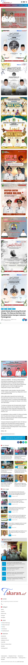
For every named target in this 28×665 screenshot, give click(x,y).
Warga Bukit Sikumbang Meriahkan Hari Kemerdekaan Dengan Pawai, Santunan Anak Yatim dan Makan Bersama (20, 458)
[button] (22, 2)
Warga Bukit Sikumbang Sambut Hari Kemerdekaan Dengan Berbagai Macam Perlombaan (6, 471)
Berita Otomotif (5, 624)
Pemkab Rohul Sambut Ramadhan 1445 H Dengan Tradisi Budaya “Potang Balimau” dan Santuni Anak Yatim (16, 578)
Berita (2, 308)
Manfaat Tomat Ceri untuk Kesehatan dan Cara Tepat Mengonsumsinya (15, 573)
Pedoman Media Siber (6, 644)
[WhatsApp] (26, 442)
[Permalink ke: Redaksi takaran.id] (2, 320)
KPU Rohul (4, 628)
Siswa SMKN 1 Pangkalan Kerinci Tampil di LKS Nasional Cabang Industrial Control (6, 485)
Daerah (5, 308)
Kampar (13, 308)
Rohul (3, 626)
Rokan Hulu (3, 613)
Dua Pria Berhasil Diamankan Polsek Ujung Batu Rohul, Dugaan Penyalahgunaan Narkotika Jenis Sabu (16, 568)
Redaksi (3, 646)
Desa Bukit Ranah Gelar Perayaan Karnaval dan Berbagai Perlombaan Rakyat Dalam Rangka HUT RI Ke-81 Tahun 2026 (7, 458)
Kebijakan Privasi (5, 640)
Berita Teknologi (6, 622)
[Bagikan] (26, 320)
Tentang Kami (4, 648)
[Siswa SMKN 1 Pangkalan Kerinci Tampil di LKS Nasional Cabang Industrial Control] (7, 478)
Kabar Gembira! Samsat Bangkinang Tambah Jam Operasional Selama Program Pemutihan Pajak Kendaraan (21, 471)
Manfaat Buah (5, 630)
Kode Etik (3, 642)
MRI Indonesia (20, 661)
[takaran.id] (6, 2)
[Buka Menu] (24, 2)
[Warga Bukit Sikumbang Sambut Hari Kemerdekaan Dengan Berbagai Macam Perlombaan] (7, 465)
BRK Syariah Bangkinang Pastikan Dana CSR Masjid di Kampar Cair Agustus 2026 (21, 485)
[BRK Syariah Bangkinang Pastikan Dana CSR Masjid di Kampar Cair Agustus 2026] (21, 478)
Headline (9, 308)
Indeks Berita (4, 638)
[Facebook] (18, 442)
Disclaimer (3, 636)
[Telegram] (23, 442)
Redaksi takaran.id (7, 319)
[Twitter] (21, 442)
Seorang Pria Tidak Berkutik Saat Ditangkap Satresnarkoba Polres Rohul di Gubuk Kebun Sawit (16, 563)
